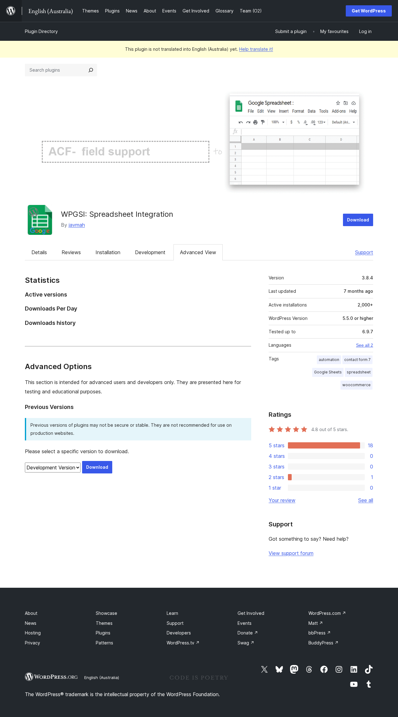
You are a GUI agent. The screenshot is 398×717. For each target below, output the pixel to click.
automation (329, 359)
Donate (248, 632)
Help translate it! (256, 49)
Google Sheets (328, 372)
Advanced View (198, 252)
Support (364, 252)
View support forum (291, 553)
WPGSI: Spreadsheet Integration (117, 214)
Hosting (33, 632)
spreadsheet (359, 372)
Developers (179, 632)
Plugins (103, 632)
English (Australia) (101, 677)
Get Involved (251, 613)
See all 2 (364, 345)
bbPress (319, 632)
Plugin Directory (41, 31)
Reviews (71, 252)
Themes (104, 623)
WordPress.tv (183, 642)
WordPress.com (327, 613)
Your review (282, 500)
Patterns (104, 642)
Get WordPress (369, 10)
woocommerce (356, 384)
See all (365, 500)
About (31, 613)
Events (245, 623)
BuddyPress (323, 642)
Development (150, 252)
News (30, 623)
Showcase (106, 613)
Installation (107, 252)
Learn (172, 613)
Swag (246, 642)
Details (39, 252)
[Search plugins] (91, 70)
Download (358, 219)
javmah (77, 225)
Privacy (32, 642)
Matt (315, 623)
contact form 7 (357, 359)
